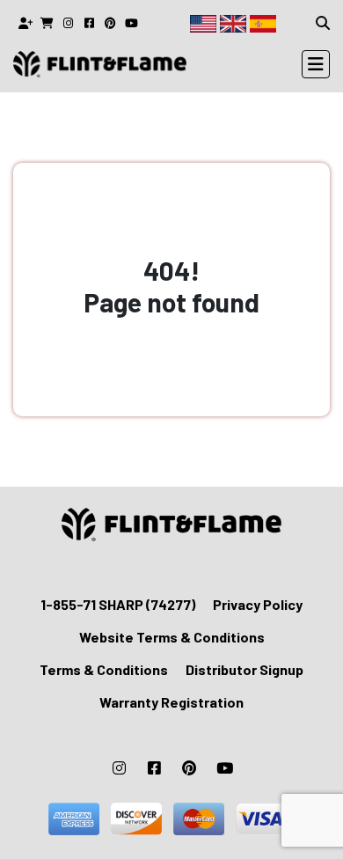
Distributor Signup (244, 669)
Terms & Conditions (104, 669)
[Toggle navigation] (316, 64)
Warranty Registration (171, 702)
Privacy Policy (258, 604)
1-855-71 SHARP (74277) (117, 604)
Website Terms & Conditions (172, 636)
